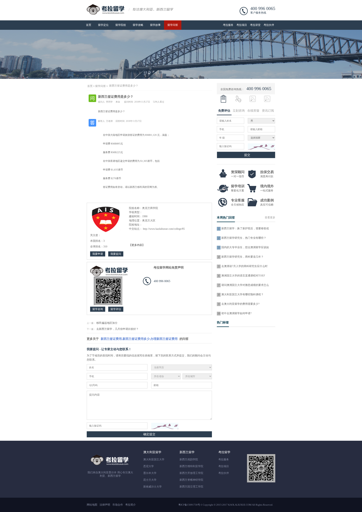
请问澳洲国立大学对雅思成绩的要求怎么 (245, 285)
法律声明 (105, 504)
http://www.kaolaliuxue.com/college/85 (164, 228)
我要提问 (115, 254)
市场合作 (117, 504)
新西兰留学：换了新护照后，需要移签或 (245, 228)
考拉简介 (130, 504)
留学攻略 (138, 25)
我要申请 (97, 254)
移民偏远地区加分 (106, 323)
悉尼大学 (148, 466)
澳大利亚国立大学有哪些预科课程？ (242, 294)
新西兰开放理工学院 (191, 473)
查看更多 (270, 217)
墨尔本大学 (149, 473)
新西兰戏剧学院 (188, 459)
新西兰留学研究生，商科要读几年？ (242, 256)
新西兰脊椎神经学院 (191, 479)
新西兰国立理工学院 (191, 486)
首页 (88, 25)
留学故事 (155, 25)
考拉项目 (241, 25)
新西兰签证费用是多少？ (123, 85)
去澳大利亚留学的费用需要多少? (240, 303)
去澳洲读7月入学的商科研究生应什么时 (244, 266)
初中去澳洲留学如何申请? (236, 313)
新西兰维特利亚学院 (191, 466)
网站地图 (92, 504)
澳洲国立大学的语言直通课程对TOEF (243, 275)
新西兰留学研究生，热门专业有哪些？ (243, 237)
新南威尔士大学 (152, 486)
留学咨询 (97, 309)
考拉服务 (228, 25)
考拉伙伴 (269, 25)
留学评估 (115, 309)
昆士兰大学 (149, 479)
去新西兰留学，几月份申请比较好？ (117, 329)
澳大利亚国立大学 (153, 459)
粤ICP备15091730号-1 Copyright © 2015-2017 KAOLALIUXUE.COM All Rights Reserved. (225, 504)
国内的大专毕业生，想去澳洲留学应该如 (245, 247)
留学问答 (172, 25)
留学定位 (103, 25)
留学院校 (120, 25)
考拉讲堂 (255, 25)
